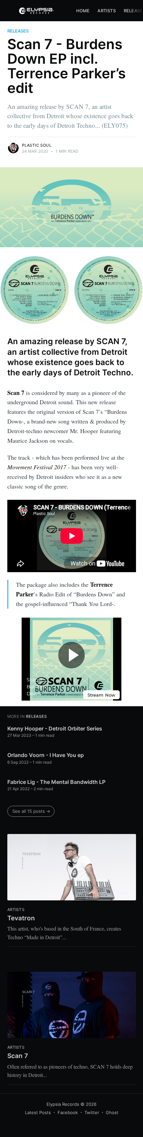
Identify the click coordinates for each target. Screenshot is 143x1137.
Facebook (68, 1112)
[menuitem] (83, 10)
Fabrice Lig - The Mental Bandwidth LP (56, 782)
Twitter (91, 1112)
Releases (18, 31)
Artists (106, 10)
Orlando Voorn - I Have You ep (45, 755)
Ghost (112, 1112)
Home (83, 10)
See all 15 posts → (31, 811)
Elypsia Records (63, 1104)
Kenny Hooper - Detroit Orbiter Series (54, 728)
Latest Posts (38, 1112)
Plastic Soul (37, 145)
